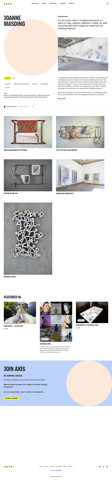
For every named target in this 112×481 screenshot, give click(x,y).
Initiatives (71, 3)
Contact (7, 78)
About (64, 466)
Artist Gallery (35, 3)
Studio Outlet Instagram (27, 97)
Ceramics (35, 84)
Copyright (58, 466)
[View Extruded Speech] (28, 241)
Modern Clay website (43, 95)
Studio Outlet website (30, 95)
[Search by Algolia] (56, 470)
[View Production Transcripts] (80, 177)
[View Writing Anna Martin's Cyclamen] (28, 134)
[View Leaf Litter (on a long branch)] (80, 134)
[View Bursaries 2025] (56, 324)
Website (6, 95)
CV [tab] (33, 106)
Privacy (46, 466)
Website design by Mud (56, 476)
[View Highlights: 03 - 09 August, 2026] (92, 314)
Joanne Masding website (16, 95)
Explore (44, 3)
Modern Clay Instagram (40, 97)
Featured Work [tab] (11, 106)
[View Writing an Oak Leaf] (28, 177)
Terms (41, 466)
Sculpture (8, 84)
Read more (62, 98)
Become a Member (11, 398)
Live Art (7, 87)
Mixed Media (44, 84)
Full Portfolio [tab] (24, 106)
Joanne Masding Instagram (11, 97)
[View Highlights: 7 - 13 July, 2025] (20, 315)
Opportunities (53, 3)
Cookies (52, 466)
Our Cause (62, 3)
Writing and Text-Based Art (21, 84)
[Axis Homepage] (7, 3)
